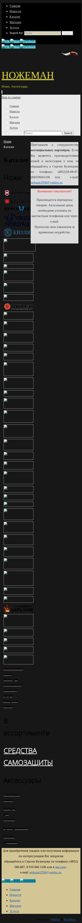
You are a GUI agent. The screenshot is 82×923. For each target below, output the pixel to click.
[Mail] (15, 41)
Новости (15, 11)
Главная (15, 6)
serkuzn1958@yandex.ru (46, 182)
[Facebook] (28, 41)
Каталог (15, 16)
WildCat (55, 919)
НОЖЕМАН (28, 75)
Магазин (15, 22)
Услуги (14, 27)
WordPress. (70, 919)
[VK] (6, 41)
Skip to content (11, 97)
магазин (60, 867)
